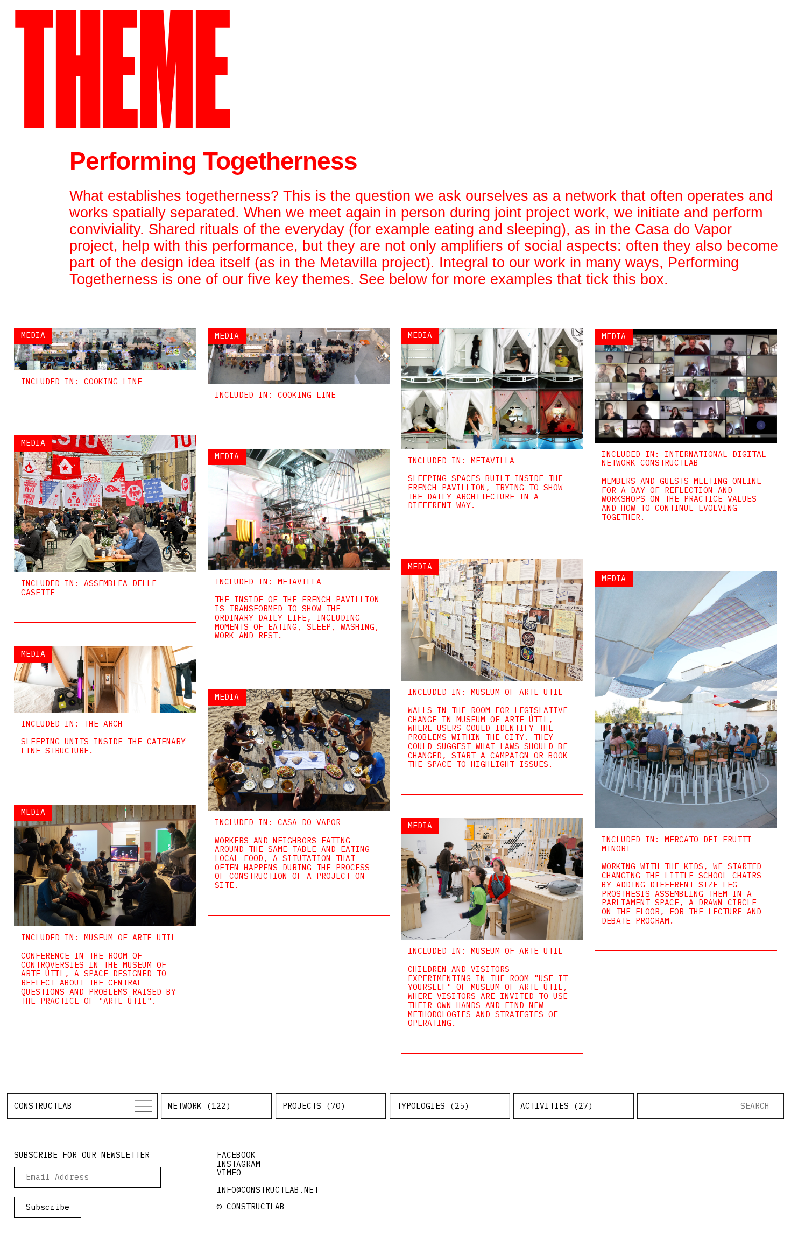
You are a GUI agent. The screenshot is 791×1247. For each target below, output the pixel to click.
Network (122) (199, 1106)
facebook (236, 1155)
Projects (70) (313, 1106)
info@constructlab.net (268, 1190)
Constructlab (43, 1106)
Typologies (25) (433, 1106)
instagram (238, 1164)
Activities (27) (556, 1106)
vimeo (229, 1172)
